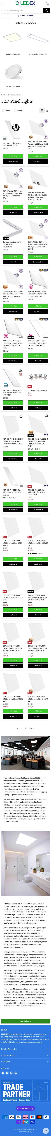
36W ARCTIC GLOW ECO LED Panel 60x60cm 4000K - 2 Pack (13, 543)
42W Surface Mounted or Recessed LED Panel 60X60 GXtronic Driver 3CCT (37, 293)
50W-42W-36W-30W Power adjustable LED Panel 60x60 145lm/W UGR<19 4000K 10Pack (13, 295)
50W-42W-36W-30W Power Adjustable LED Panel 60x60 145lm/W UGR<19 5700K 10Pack (38, 245)
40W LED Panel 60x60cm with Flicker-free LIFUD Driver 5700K (36, 492)
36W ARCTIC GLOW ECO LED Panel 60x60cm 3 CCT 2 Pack (13, 597)
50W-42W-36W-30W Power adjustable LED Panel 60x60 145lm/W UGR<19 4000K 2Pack (13, 194)
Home (3, 95)
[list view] (47, 110)
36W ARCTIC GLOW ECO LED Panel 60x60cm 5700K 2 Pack (38, 543)
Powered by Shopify (25, 1132)
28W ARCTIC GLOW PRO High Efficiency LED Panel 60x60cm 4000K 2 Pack (37, 597)
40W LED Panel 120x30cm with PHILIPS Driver (12, 144)
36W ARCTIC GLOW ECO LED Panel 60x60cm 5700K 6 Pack (13, 699)
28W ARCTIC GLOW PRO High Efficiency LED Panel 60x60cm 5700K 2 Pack (12, 648)
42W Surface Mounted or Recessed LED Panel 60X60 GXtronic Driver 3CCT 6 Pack (12, 344)
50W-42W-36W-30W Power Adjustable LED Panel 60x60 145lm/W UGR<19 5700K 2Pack (38, 145)
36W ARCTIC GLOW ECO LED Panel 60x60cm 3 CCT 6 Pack (38, 699)
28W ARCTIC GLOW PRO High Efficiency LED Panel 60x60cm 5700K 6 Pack (37, 648)
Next (31, 728)
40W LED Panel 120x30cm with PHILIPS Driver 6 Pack (12, 491)
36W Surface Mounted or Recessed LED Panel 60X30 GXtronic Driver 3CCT (37, 343)
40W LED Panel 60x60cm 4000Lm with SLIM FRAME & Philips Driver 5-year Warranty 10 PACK (37, 196)
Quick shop (13, 156)
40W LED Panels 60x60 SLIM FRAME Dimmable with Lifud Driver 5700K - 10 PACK (38, 442)
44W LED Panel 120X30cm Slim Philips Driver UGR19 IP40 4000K (12, 392)
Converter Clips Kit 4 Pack (37, 390)
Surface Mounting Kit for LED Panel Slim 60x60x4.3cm (12, 244)
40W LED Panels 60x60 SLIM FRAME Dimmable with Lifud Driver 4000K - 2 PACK (13, 441)
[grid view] (42, 110)
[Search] (46, 10)
